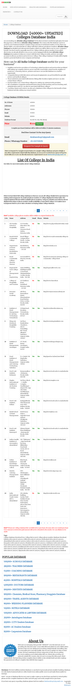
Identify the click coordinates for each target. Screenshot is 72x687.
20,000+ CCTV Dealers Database (19, 622)
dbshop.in (67, 685)
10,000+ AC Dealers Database (17, 627)
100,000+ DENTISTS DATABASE (18, 589)
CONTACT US (18, 12)
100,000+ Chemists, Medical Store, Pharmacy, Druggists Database (34, 594)
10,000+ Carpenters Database (17, 631)
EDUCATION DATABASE (18, 7)
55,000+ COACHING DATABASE (18, 571)
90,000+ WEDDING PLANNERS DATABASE (23, 603)
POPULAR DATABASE (57, 7)
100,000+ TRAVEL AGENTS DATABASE (21, 599)
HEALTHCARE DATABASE (37, 7)
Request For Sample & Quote (36, 146)
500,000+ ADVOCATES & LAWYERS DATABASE (25, 613)
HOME (5, 7)
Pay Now (39, 124)
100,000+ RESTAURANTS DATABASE (20, 575)
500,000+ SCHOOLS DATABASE (18, 561)
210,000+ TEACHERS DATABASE (18, 566)
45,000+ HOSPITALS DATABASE (18, 580)
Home (6, 24)
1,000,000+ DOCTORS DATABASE (19, 585)
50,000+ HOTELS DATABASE (17, 608)
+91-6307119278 (36, 141)
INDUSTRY (6, 12)
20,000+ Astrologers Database (18, 617)
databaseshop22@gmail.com (42, 137)
